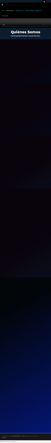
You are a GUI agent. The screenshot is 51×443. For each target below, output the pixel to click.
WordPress (4, 437)
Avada (23, 435)
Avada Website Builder (16, 435)
